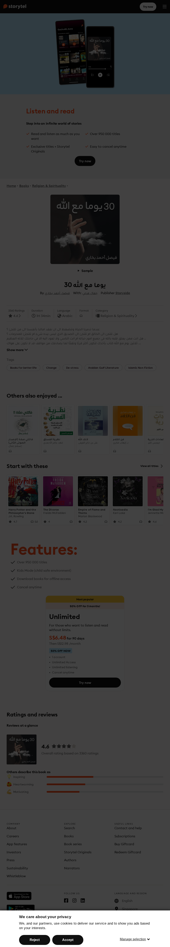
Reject (35, 940)
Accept (67, 940)
